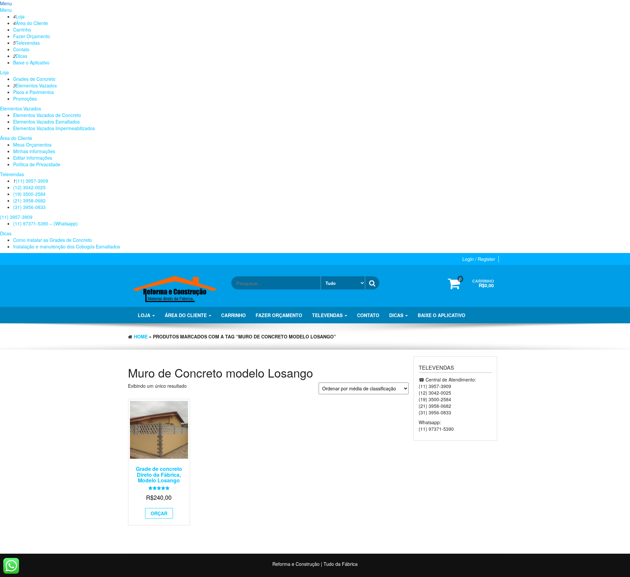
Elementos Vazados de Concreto (47, 115)
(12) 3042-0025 (29, 187)
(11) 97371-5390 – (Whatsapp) (45, 223)
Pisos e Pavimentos (33, 92)
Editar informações (32, 157)
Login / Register (478, 259)
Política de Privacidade (36, 164)
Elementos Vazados (36, 85)
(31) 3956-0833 (29, 207)
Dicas (21, 56)
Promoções (25, 98)
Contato (21, 49)
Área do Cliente (32, 23)
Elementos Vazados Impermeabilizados (54, 128)
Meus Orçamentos (32, 144)
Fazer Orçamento (31, 36)
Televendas (28, 42)
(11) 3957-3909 (32, 180)
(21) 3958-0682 (29, 200)
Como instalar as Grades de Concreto (52, 240)
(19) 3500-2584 (29, 194)
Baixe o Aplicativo (31, 62)
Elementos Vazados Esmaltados (46, 121)
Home (141, 336)
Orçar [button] (159, 513)
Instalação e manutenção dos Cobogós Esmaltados (66, 246)
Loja (20, 16)
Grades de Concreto (34, 79)
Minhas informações (34, 151)
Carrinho (22, 29)
